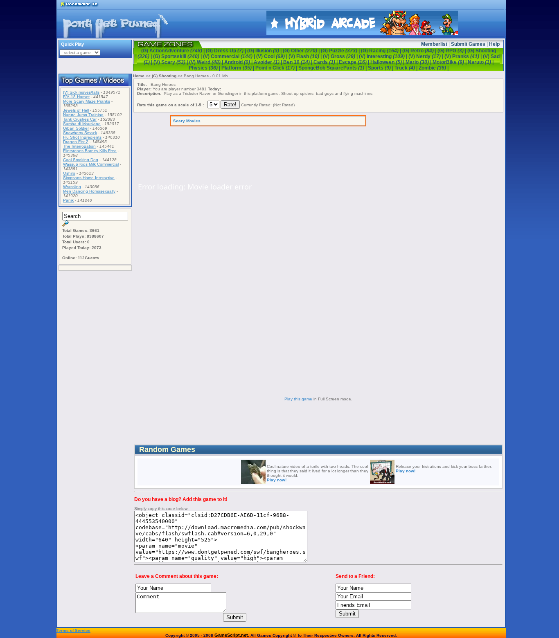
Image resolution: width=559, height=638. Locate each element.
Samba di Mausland (82, 123)
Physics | (205, 68)
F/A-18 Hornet (76, 96)
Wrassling (72, 186)
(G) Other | (302, 51)
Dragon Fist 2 (75, 141)
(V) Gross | (341, 56)
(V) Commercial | (229, 56)
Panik (68, 200)
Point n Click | (276, 68)
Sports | (381, 68)
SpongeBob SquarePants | (333, 68)
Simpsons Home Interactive (89, 177)
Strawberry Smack (80, 132)
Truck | (406, 68)
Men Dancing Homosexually (89, 191)
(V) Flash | (306, 56)
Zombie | (434, 68)
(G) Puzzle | (341, 51)
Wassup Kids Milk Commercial (91, 164)
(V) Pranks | (463, 56)
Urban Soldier (76, 128)
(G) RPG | (452, 51)
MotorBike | (450, 62)
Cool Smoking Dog (80, 159)
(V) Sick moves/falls (81, 92)
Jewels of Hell (76, 110)
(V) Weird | (206, 62)
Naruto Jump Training (83, 114)
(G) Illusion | (265, 51)
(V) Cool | (272, 56)
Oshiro (69, 173)
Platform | (238, 68)
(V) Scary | (171, 62)
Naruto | (481, 62)
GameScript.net (231, 635)
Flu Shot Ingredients (82, 137)
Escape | (354, 62)
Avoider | (268, 62)
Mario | (419, 62)
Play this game (298, 399)
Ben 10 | (298, 62)
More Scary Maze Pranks (86, 101)
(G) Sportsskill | (178, 56)
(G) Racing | (381, 51)
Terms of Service (73, 630)
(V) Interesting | (383, 56)
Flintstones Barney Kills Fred (90, 150)
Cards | (326, 62)
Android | (239, 62)
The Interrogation (79, 146)
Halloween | (388, 62)
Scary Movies (187, 121)
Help (494, 44)
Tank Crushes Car (80, 119)
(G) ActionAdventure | (173, 51)
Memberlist (434, 44)
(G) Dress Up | (226, 51)
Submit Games (468, 44)
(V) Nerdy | (426, 56)
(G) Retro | (419, 51)
